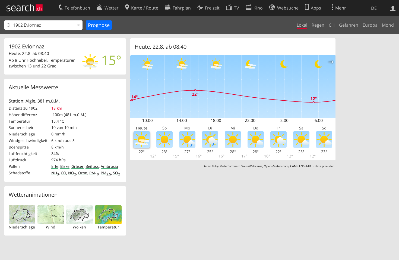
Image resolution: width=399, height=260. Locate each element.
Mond (388, 25)
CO (63, 172)
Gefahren (348, 25)
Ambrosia (109, 166)
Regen (318, 25)
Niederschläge (22, 227)
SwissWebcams (251, 166)
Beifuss (92, 166)
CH (332, 25)
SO (116, 172)
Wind (50, 227)
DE (374, 8)
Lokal (302, 25)
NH (55, 172)
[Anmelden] (393, 8)
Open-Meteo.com (276, 166)
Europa (370, 25)
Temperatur (108, 227)
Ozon (82, 172)
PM (94, 172)
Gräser (77, 166)
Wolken (79, 227)
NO (72, 172)
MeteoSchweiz (230, 166)
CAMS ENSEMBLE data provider (312, 166)
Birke (64, 166)
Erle (54, 166)
